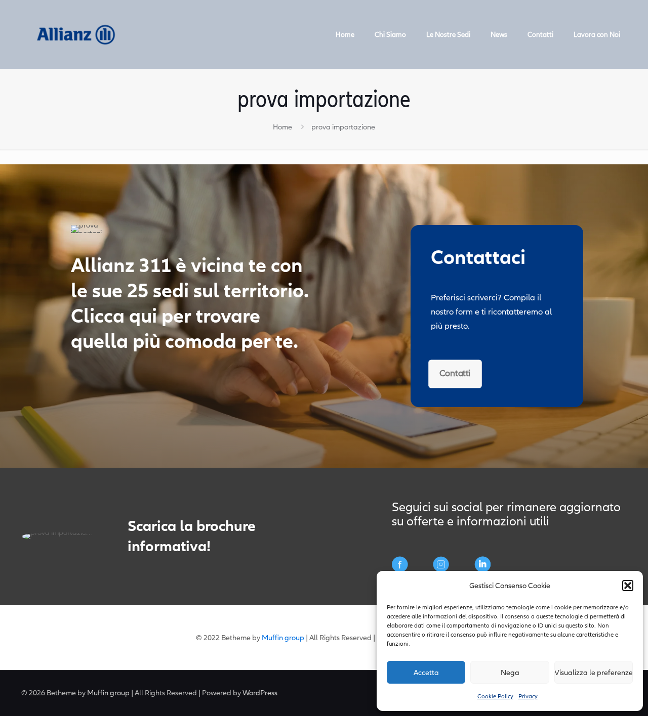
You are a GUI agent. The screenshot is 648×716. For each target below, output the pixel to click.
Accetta (426, 672)
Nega (510, 672)
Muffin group (283, 637)
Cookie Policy (495, 696)
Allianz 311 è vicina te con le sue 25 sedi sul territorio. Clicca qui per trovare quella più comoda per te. (190, 303)
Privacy (528, 696)
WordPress (259, 692)
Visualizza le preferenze (593, 672)
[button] (628, 585)
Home (282, 126)
